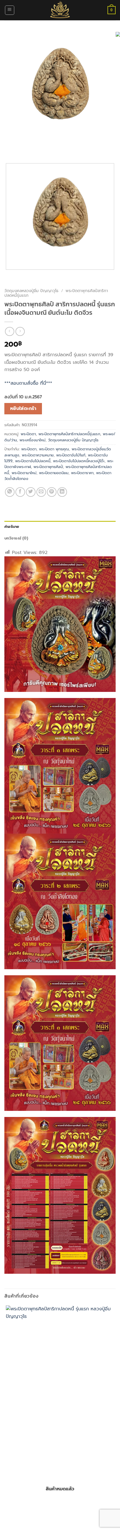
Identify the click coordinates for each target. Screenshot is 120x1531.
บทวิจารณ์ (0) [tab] (16, 538)
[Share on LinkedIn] (62, 492)
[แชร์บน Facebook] (20, 492)
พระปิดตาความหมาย (38, 455)
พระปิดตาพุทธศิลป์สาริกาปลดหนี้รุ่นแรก (69, 434)
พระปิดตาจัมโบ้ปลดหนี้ (32, 461)
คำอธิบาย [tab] (11, 526)
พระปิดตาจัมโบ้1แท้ (70, 455)
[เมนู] (9, 10)
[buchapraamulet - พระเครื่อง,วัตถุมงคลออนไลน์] (60, 10)
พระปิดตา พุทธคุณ (54, 449)
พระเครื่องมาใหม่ (32, 440)
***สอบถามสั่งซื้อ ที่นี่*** (28, 383)
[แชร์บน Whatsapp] (10, 492)
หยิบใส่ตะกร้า (23, 408)
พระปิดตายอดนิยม (53, 473)
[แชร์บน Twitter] (31, 492)
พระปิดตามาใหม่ (24, 473)
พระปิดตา (28, 434)
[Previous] (10, 148)
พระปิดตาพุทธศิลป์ (48, 466)
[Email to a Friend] (41, 492)
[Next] (26, 148)
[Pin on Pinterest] (52, 492)
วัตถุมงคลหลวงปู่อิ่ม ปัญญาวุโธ (31, 291)
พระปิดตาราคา (82, 473)
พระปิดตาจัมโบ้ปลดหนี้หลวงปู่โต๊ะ (79, 461)
